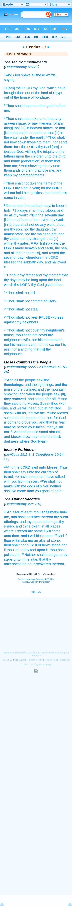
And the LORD (18, 467)
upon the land (50, 280)
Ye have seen (25, 477)
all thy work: (18, 215)
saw (40, 380)
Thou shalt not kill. (21, 293)
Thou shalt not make (22, 119)
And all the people (21, 380)
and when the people (36, 394)
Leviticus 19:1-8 (17, 454)
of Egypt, (56, 93)
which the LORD (17, 285)
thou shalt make (46, 512)
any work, (48, 225)
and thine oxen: (28, 526)
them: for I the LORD (20, 147)
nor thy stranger (33, 239)
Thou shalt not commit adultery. (32, 301)
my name (35, 531)
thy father (27, 275)
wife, (27, 340)
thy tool (30, 550)
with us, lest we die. (30, 413)
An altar (13, 512)
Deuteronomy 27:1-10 (22, 504)
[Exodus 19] (5, 417)
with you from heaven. (21, 481)
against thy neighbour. (21, 322)
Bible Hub (36, 592)
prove (25, 422)
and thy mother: (48, 275)
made (19, 248)
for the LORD (51, 188)
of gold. (56, 491)
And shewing (31, 166)
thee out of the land (32, 93)
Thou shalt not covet (23, 330)
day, (47, 206)
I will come (52, 531)
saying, (9, 80)
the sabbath (34, 206)
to (18, 422)
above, (48, 128)
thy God (44, 147)
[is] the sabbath (16, 220)
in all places (50, 526)
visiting (30, 152)
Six (16, 210)
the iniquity (45, 152)
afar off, (55, 432)
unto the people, (24, 418)
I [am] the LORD (19, 88)
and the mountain (52, 389)
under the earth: (32, 137)
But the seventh (44, 215)
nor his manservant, (47, 340)
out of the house (17, 97)
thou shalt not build (19, 545)
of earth (26, 512)
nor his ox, (45, 345)
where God (28, 441)
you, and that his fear (48, 422)
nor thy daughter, (37, 229)
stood (43, 432)
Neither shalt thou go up (43, 555)
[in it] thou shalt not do (21, 225)
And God (13, 75)
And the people (26, 432)
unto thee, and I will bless (24, 536)
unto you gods (38, 491)
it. (5, 267)
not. (7, 432)
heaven (31, 248)
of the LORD (39, 220)
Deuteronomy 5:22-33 (22, 367)
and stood (36, 399)
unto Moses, (29, 403)
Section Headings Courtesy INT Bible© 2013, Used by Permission (36, 580)
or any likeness (40, 123)
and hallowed (55, 262)
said (34, 467)
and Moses (13, 437)
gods (50, 106)
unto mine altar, (26, 559)
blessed (10, 262)
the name (44, 183)
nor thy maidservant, (41, 234)
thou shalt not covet (31, 335)
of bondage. (40, 97)
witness (57, 317)
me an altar (37, 541)
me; (15, 166)
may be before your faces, (25, 427)
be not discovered (36, 564)
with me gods (24, 486)
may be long (28, 280)
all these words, (44, 75)
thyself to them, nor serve (47, 142)
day (61, 215)
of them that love (35, 170)
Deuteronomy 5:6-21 (21, 67)
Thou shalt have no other (26, 106)
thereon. (58, 564)
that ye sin (55, 427)
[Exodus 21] (67, 417)
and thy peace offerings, (39, 522)
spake (26, 75)
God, (20, 152)
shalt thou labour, (42, 210)
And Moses (59, 413)
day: (21, 257)
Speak (45, 403)
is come (10, 422)
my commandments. (29, 175)
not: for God (56, 418)
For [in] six (42, 243)
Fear (42, 418)
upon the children (30, 156)
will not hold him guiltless (24, 193)
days (24, 210)
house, (9, 335)
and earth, (46, 248)
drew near (31, 437)
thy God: (57, 220)
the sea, (61, 248)
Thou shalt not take (21, 183)
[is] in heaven (31, 128)
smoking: (11, 394)
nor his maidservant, (20, 345)
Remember (15, 206)
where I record (15, 531)
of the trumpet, (25, 389)
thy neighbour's (52, 330)
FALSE (44, 317)
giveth (49, 285)
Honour (13, 275)
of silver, (42, 486)
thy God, (39, 88)
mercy (47, 166)
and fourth (12, 161)
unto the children (40, 472)
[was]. (43, 441)
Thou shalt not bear (22, 317)
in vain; (34, 188)
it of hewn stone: (48, 545)
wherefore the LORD (41, 257)
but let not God (49, 408)
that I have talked (51, 477)
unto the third (55, 156)
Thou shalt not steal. (23, 309)
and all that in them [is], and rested (31, 253)
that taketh (53, 193)
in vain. (19, 198)
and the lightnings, (39, 385)
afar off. (51, 399)
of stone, (54, 541)
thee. (59, 285)
